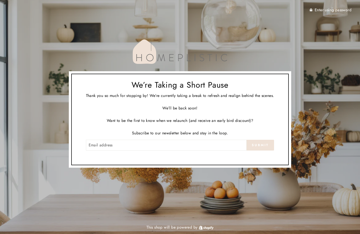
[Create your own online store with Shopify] (206, 227)
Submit (260, 145)
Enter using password (333, 10)
